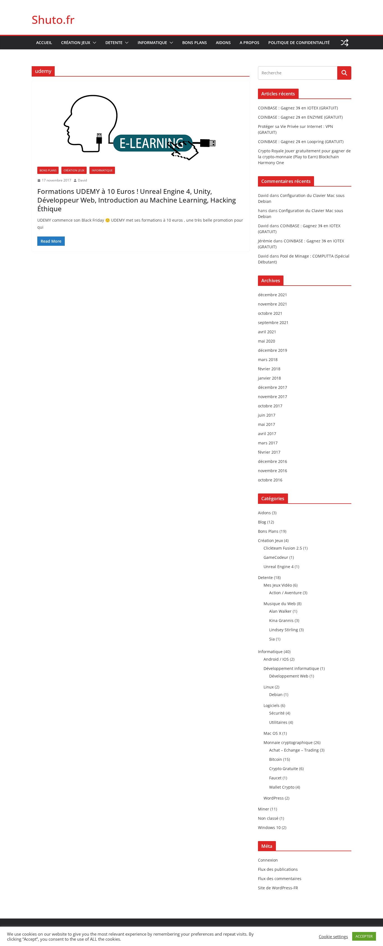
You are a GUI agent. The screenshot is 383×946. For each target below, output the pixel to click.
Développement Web (288, 676)
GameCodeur (276, 557)
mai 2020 (266, 341)
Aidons (223, 42)
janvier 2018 (269, 378)
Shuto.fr (53, 19)
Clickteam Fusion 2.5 (283, 548)
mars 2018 (268, 359)
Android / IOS (276, 659)
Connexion (268, 860)
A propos (249, 42)
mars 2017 (268, 443)
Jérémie (265, 241)
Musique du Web (280, 603)
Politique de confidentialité (299, 42)
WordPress (274, 798)
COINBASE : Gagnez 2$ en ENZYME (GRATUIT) (300, 117)
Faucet (275, 777)
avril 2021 (267, 331)
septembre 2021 (273, 322)
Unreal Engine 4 (279, 566)
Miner (263, 809)
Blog (262, 522)
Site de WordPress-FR (278, 887)
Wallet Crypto (281, 787)
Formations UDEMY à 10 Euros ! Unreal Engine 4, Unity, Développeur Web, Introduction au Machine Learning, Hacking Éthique (136, 200)
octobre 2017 (270, 405)
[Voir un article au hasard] (344, 42)
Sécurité (277, 713)
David (82, 180)
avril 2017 (267, 433)
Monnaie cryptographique (288, 742)
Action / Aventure (285, 592)
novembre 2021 (272, 304)
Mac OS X (272, 733)
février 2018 (269, 368)
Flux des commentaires (279, 878)
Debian (276, 694)
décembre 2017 (272, 387)
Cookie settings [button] (333, 936)
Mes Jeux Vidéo (278, 585)
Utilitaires (278, 722)
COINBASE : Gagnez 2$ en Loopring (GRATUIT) (300, 141)
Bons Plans (194, 42)
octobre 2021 (270, 313)
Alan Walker (280, 611)
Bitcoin (275, 759)
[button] (93, 43)
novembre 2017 (272, 396)
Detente (114, 42)
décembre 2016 (272, 461)
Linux (269, 687)
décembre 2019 (272, 350)
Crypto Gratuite (283, 768)
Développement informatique (291, 668)
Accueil (44, 42)
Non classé (268, 818)
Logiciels (272, 705)
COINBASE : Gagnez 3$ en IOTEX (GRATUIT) (298, 108)
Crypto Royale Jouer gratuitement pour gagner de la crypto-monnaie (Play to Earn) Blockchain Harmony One (304, 156)
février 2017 (269, 452)
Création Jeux (75, 42)
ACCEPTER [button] (364, 936)
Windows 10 (269, 827)
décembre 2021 (272, 294)
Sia (272, 639)
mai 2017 (266, 424)
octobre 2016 (270, 480)
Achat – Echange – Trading (294, 750)
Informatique (152, 42)
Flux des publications (278, 869)
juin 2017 (266, 415)
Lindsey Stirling (283, 629)
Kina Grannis (281, 620)
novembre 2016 (272, 470)
